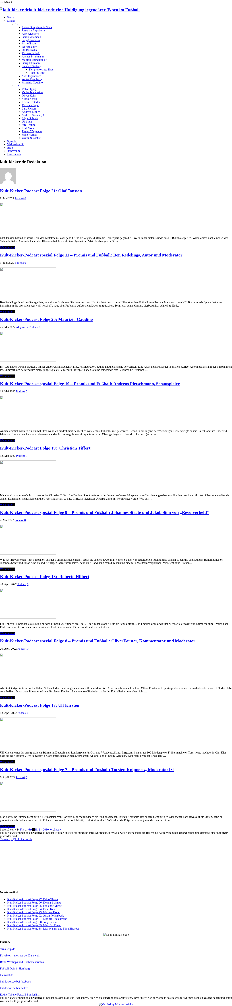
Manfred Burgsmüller (34, 59)
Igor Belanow (30, 46)
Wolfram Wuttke (31, 137)
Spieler (11, 20)
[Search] (1, 2)
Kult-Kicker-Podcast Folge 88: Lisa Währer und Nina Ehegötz (43, 928)
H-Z (16, 85)
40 (50, 829)
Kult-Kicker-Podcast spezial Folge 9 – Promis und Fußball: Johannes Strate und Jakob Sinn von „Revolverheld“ (104, 512)
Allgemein (22, 327)
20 (44, 829)
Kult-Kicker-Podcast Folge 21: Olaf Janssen (41, 191)
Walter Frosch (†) (32, 79)
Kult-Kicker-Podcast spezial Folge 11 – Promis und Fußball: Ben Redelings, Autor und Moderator (91, 255)
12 (38, 829)
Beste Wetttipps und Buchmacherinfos (22, 962)
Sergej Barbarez (31, 40)
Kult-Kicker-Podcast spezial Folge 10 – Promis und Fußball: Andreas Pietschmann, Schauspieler (90, 383)
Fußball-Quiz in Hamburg (15, 968)
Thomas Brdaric (31, 53)
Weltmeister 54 (15, 144)
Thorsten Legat (30, 105)
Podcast (19, 198)
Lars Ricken (29, 108)
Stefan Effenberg (31, 66)
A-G (17, 23)
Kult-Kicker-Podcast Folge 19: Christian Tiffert (45, 448)
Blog (10, 147)
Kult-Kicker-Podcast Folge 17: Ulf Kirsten (39, 705)
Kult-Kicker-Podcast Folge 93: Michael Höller (33, 912)
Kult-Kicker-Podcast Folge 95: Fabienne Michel (34, 905)
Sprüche (12, 141)
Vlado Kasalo (30, 98)
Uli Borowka (29, 50)
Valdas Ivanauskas (32, 92)
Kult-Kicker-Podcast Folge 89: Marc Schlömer (34, 925)
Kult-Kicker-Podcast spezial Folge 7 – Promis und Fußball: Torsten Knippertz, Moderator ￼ (87, 769)
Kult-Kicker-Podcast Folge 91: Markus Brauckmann (37, 918)
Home (10, 17)
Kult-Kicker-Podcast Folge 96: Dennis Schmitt (34, 902)
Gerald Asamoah (31, 36)
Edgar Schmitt (30, 118)
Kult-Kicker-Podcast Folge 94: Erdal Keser (32, 909)
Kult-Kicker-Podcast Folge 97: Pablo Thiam (32, 899)
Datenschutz (14, 154)
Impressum (13, 150)
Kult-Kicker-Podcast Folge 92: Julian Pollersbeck (35, 915)
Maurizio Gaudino (32, 82)
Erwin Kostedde (31, 102)
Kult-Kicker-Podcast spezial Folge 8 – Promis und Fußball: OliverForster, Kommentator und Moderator (97, 641)
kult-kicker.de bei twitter (14, 988)
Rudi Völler (28, 128)
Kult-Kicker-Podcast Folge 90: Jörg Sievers (32, 922)
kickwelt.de (6, 975)
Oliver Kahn (29, 95)
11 (36, 829)
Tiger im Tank (37, 72)
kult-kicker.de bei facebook (15, 981)
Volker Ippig (29, 89)
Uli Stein (27, 121)
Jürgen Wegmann (32, 131)
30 (47, 829)
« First (21, 829)
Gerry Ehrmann (31, 63)
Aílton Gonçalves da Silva (37, 27)
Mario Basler (29, 43)
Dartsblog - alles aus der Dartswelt (19, 955)
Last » (57, 829)
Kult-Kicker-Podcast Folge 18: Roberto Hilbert (44, 576)
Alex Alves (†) (30, 33)
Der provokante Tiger (41, 69)
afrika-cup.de (7, 949)
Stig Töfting (29, 124)
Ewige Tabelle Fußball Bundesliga (20, 994)
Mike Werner (29, 134)
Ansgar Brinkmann (33, 56)
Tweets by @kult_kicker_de (16, 839)
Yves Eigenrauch (31, 76)
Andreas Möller (31, 111)
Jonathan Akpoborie (33, 30)
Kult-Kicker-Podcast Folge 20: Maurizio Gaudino (46, 319)
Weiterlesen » (7, 247)
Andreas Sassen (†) (33, 115)
